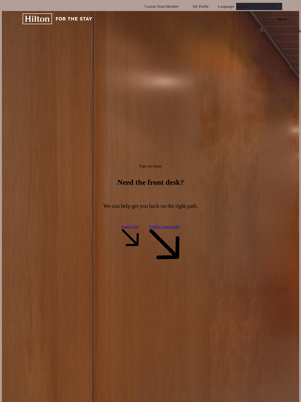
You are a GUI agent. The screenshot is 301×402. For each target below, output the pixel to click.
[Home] (58, 19)
